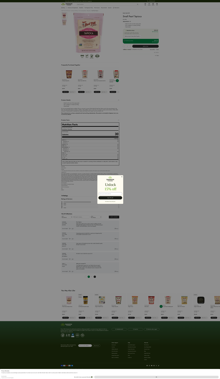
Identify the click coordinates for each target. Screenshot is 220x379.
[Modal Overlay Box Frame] (110, 189)
